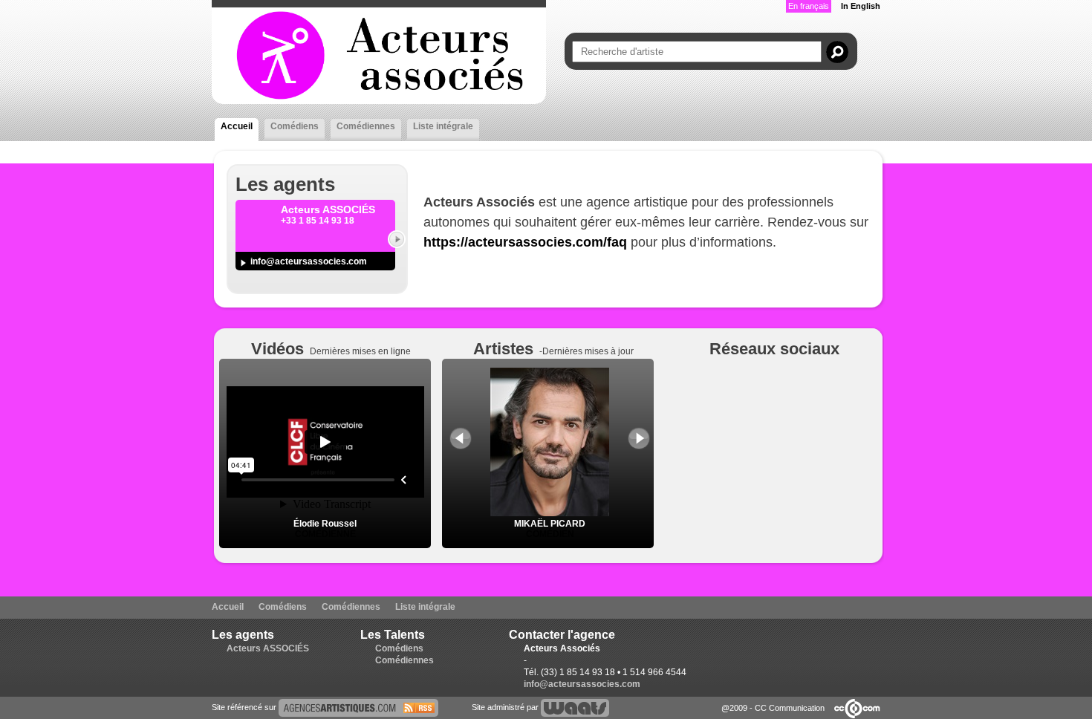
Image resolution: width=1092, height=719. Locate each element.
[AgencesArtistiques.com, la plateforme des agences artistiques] (358, 707)
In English (860, 5)
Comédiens (294, 126)
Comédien (550, 534)
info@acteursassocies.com (308, 261)
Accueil (237, 126)
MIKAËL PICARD (549, 523)
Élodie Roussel (325, 523)
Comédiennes (366, 126)
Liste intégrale (443, 126)
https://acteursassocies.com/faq (525, 242)
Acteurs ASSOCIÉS (268, 648)
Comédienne (325, 534)
